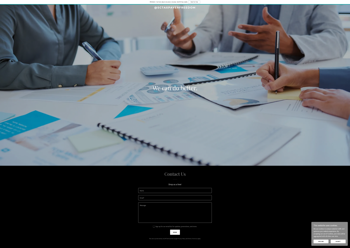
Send (175, 232)
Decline (321, 241)
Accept (338, 241)
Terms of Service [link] (192, 238)
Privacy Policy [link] (181, 238)
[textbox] (175, 190)
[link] (175, 8)
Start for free (194, 2)
